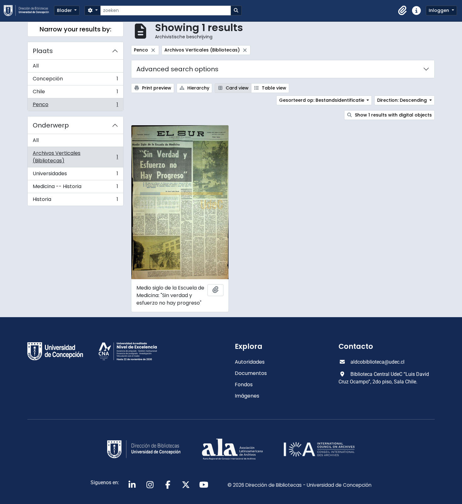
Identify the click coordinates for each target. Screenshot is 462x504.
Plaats (43, 50)
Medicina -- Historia (75, 188)
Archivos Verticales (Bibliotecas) (75, 156)
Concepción (75, 80)
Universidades (75, 175)
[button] (403, 11)
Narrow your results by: (75, 29)
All (36, 65)
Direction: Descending (402, 100)
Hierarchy (197, 88)
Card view (236, 88)
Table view (273, 88)
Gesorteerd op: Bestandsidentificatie (322, 100)
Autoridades (250, 362)
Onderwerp (51, 125)
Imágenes (247, 395)
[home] (29, 11)
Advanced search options (177, 69)
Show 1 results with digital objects (393, 115)
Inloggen (439, 10)
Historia (75, 201)
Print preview (156, 88)
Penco (75, 106)
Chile (75, 93)
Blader (65, 10)
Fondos (244, 384)
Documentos (251, 373)
